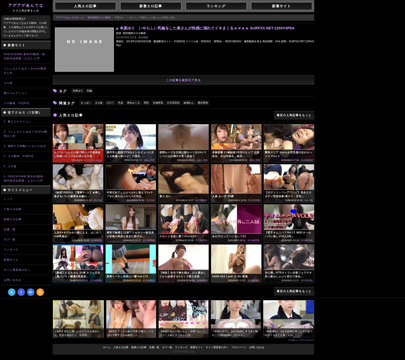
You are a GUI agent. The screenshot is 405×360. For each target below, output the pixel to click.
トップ (8, 199)
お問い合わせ (13, 280)
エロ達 (8, 82)
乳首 (120, 102)
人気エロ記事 (13, 209)
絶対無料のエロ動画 (99, 17)
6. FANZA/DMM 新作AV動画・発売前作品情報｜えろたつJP (25, 178)
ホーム (107, 347)
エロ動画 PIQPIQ (17, 103)
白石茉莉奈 (173, 102)
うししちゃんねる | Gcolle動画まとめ (25, 70)
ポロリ (110, 102)
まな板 (99, 102)
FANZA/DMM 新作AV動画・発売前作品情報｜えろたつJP (24, 56)
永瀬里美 (158, 102)
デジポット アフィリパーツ (301, 340)
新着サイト (11, 259)
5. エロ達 (10, 166)
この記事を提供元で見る (183, 80)
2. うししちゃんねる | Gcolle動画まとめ (25, 133)
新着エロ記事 (13, 219)
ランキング (11, 249)
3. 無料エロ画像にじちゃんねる (25, 146)
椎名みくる (133, 102)
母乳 (146, 102)
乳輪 (89, 90)
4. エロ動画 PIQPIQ (19, 156)
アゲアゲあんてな (26, 7)
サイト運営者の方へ (17, 269)
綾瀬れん (189, 102)
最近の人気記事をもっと (294, 115)
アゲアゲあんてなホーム (70, 17)
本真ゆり (78, 90)
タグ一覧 (10, 239)
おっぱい (86, 102)
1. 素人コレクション (17, 121)
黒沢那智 (203, 102)
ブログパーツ (238, 347)
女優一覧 (10, 229)
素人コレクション (15, 93)
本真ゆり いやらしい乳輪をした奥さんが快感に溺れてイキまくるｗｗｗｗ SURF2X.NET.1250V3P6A (207, 28)
